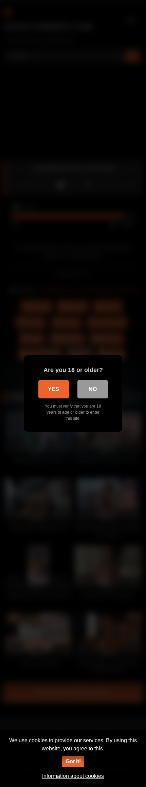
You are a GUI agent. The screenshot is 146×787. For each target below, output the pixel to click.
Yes (53, 389)
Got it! (73, 761)
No (93, 389)
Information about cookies (73, 776)
